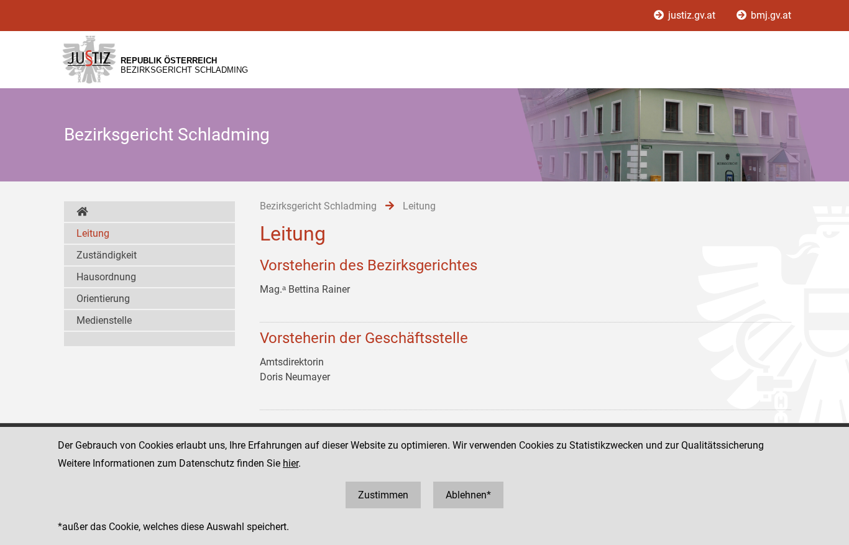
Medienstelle (104, 320)
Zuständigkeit (106, 255)
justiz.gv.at (692, 15)
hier (290, 463)
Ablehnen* (468, 495)
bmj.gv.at (769, 15)
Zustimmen (383, 495)
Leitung (92, 233)
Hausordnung (106, 277)
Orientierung (103, 299)
